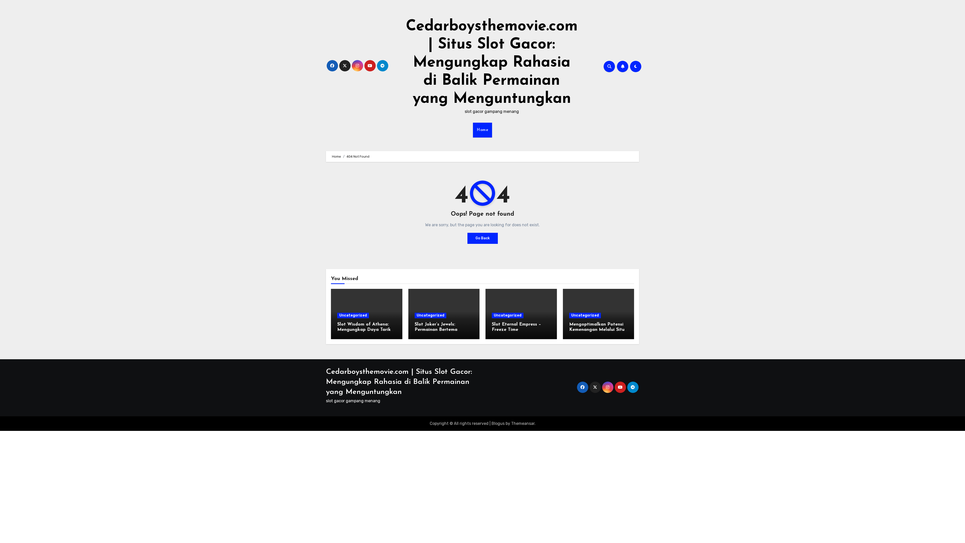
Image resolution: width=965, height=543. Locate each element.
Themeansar (523, 423)
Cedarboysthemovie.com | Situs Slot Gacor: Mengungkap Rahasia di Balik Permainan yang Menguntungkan (492, 63)
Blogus (498, 423)
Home (482, 130)
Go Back (482, 238)
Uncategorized (353, 315)
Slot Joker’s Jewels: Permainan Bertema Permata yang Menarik (440, 330)
